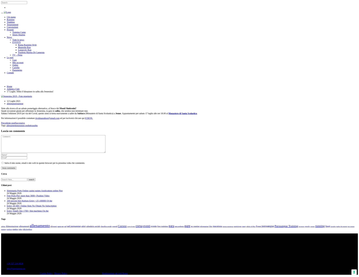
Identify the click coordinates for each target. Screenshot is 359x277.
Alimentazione (12, 226)
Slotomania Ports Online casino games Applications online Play (35, 190)
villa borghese (27, 229)
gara (19, 125)
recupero (301, 226)
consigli (114, 226)
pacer (244, 226)
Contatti (10, 72)
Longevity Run (24, 50)
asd (65, 226)
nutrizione (238, 226)
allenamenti (24, 226)
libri (210, 226)
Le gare (10, 57)
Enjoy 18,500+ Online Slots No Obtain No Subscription (32, 206)
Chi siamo (11, 17)
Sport (327, 226)
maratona (217, 226)
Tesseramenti (12, 24)
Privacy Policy (60, 273)
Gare (14, 60)
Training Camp (19, 32)
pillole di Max (250, 226)
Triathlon (11, 22)
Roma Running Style (27, 45)
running (320, 226)
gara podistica (27, 125)
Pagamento (17, 70)
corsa (139, 226)
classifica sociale (106, 226)
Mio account (17, 62)
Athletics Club (13, 89)
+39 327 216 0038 (15, 263)
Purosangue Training (286, 226)
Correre (122, 226)
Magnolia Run (24, 47)
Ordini (15, 65)
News (9, 37)
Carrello (15, 67)
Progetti (10, 30)
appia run (60, 226)
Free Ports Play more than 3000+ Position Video (28, 196)
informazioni (204, 226)
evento (154, 226)
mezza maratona (228, 226)
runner (312, 226)
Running (10, 19)
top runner (351, 226)
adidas (3, 226)
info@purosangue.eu (16, 268)
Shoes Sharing (18, 35)
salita (35, 125)
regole (307, 226)
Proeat (258, 226)
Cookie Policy (46, 273)
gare (187, 226)
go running (195, 226)
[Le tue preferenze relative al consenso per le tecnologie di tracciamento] (354, 272)
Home (9, 86)
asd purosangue (74, 226)
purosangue (268, 226)
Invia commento (8, 168)
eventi (146, 226)
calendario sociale (93, 226)
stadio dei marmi (341, 226)
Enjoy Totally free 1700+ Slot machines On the (28, 211)
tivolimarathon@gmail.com (47, 118)
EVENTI (16, 42)
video (20, 229)
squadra (333, 226)
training (3, 229)
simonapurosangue (15, 103)
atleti (83, 226)
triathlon (15, 229)
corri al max (131, 226)
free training (162, 226)
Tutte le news (18, 40)
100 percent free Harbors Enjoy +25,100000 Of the (29, 201)
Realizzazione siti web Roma (115, 273)
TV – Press (17, 55)
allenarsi (53, 226)
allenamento (11, 125)
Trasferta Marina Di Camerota (31, 52)
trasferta (9, 229)
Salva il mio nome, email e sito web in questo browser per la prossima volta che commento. (44, 163)
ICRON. (89, 118)
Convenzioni (12, 27)
